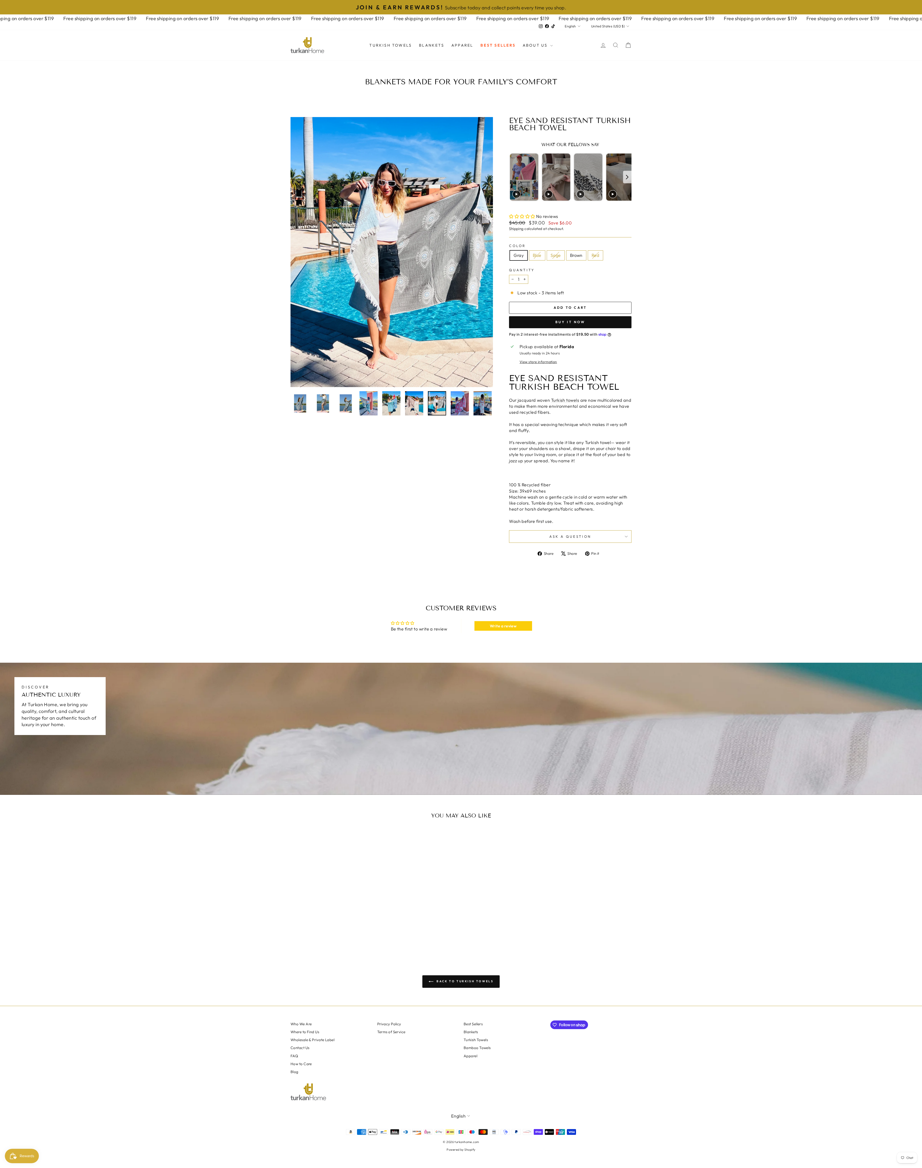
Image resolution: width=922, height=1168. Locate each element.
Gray (519, 255)
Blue (537, 255)
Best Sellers (497, 45)
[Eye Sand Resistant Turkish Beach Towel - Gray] (318, 935)
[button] (522, 216)
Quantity (522, 270)
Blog (294, 1071)
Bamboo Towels (477, 1047)
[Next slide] (627, 177)
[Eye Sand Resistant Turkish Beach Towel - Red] (344, 935)
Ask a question (570, 536)
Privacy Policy (389, 1024)
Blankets (431, 45)
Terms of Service (391, 1032)
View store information (538, 362)
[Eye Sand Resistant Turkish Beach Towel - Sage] (331, 935)
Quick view (331, 906)
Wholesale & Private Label (312, 1040)
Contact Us (300, 1047)
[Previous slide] (513, 177)
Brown (576, 255)
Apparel (462, 45)
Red (595, 255)
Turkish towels (565, 400)
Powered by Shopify (461, 1149)
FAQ (294, 1056)
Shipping (516, 228)
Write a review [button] (503, 626)
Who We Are (301, 1024)
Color (517, 246)
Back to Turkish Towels (464, 981)
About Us (536, 45)
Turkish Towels (390, 45)
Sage (556, 255)
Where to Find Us (305, 1032)
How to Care (301, 1064)
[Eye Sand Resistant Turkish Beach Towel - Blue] (324, 935)
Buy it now (570, 322)
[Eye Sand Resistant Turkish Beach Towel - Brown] (337, 935)
